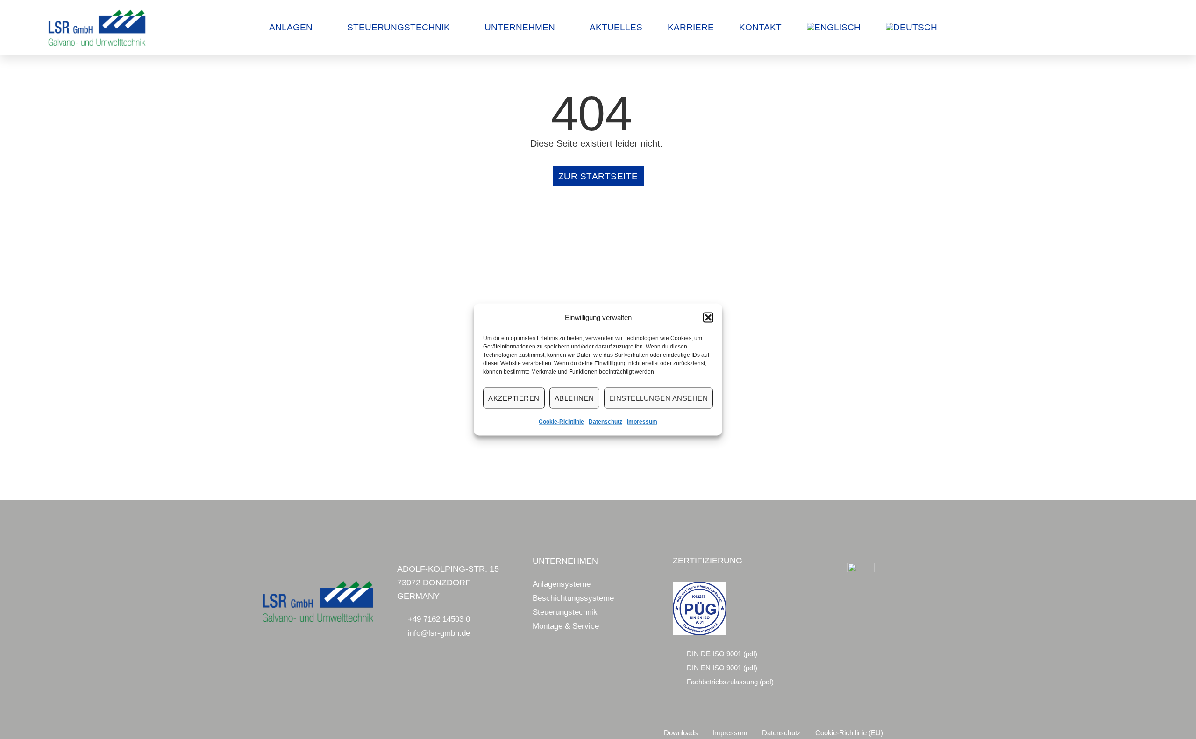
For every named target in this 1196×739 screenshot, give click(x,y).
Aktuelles (616, 27)
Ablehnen (574, 398)
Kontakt (760, 27)
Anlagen (291, 27)
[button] (708, 317)
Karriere (691, 27)
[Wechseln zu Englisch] (834, 27)
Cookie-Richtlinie (561, 422)
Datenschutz (605, 422)
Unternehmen (519, 27)
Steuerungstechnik (398, 27)
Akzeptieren (514, 398)
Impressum (642, 422)
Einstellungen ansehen (658, 398)
